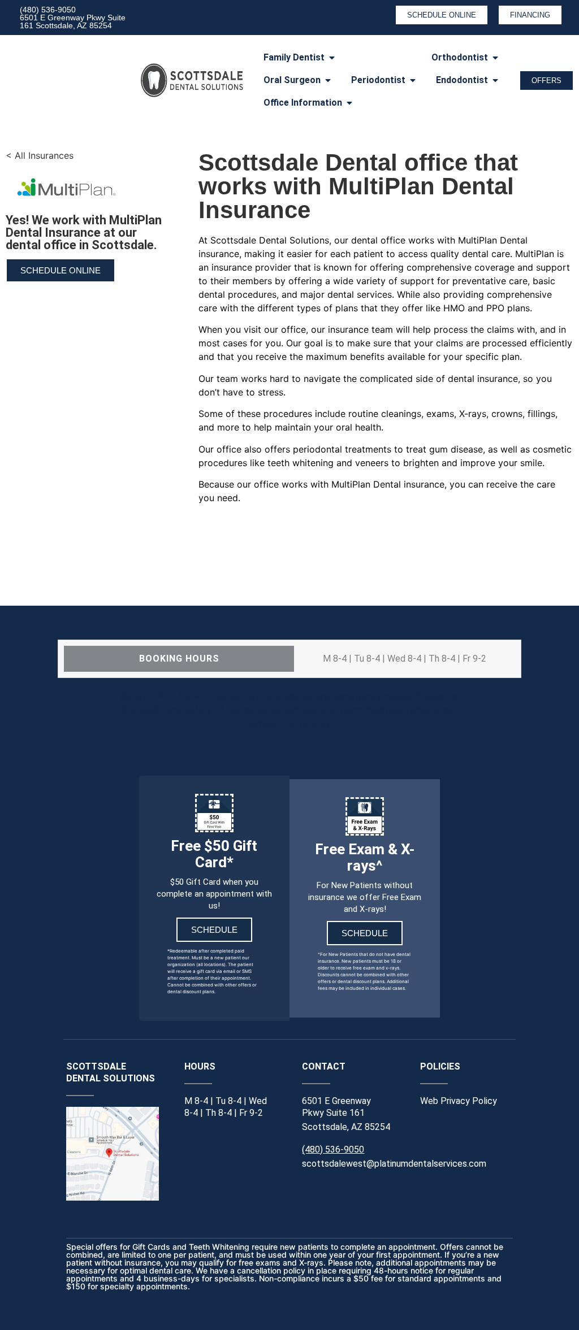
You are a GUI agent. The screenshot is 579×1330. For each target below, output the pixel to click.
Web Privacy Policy (458, 1101)
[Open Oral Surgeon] (327, 80)
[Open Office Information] (349, 103)
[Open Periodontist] (412, 80)
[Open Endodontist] (495, 80)
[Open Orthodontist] (495, 57)
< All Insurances (40, 155)
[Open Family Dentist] (331, 57)
